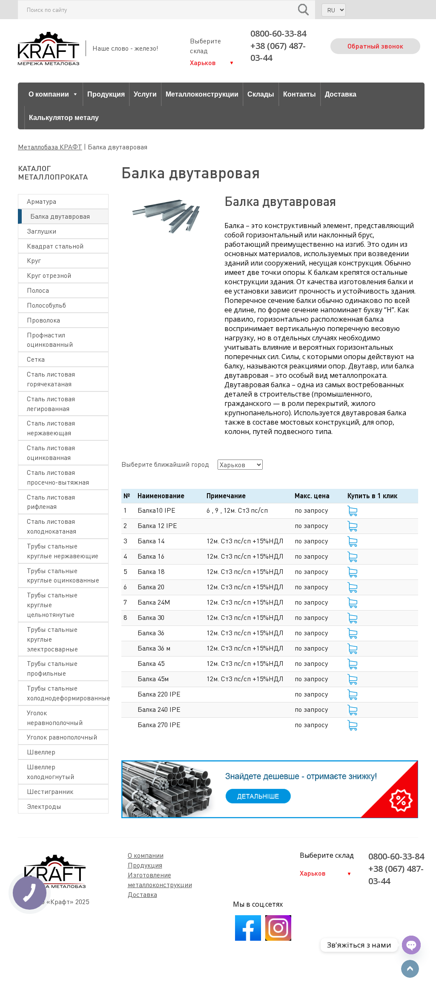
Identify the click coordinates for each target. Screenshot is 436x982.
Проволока (43, 320)
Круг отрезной (49, 275)
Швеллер (41, 752)
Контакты (299, 94)
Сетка (36, 359)
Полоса (38, 290)
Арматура (41, 201)
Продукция (106, 94)
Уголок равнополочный (62, 737)
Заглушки (41, 231)
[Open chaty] (411, 945)
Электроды (44, 806)
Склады (260, 94)
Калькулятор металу (64, 117)
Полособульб (46, 305)
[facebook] (248, 938)
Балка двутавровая (60, 216)
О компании (49, 94)
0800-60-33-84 (278, 33)
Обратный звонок (375, 46)
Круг (34, 260)
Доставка (340, 94)
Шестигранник (50, 791)
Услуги (145, 94)
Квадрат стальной (55, 246)
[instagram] (278, 938)
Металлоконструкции (202, 94)
